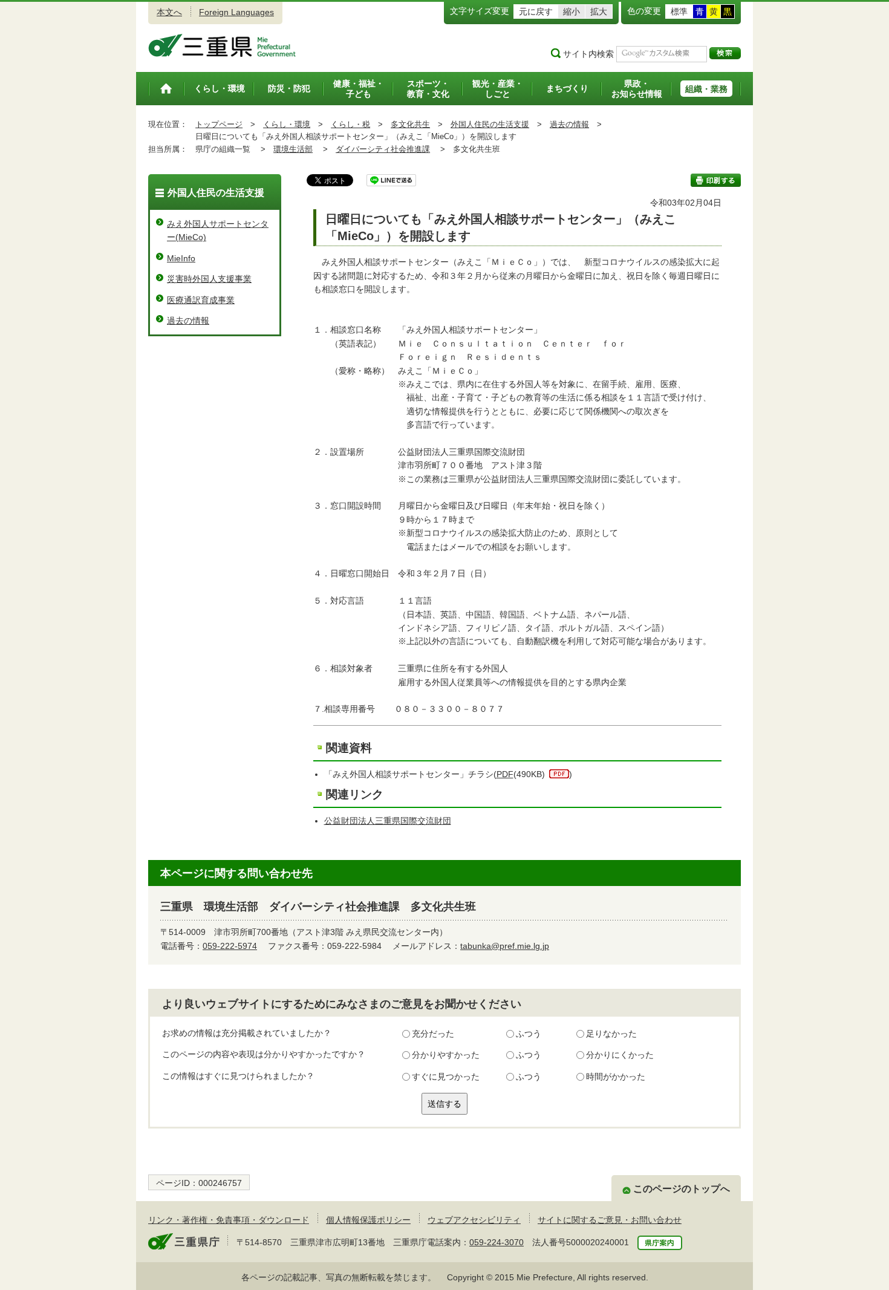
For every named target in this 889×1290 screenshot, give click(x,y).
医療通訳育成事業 (201, 300)
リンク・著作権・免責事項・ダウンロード (228, 1220)
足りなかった (611, 1033)
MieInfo (181, 258)
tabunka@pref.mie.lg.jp (504, 946)
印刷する (716, 180)
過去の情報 (569, 124)
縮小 (571, 11)
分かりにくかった (620, 1055)
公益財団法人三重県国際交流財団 (387, 821)
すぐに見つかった (446, 1076)
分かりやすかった (446, 1055)
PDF (505, 774)
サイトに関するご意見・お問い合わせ (610, 1220)
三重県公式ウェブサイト (222, 45)
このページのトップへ (681, 1189)
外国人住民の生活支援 (490, 124)
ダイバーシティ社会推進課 (383, 149)
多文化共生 (410, 124)
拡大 (598, 11)
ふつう (528, 1033)
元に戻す (536, 11)
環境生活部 (293, 149)
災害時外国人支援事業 (209, 279)
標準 (679, 11)
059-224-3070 (496, 1242)
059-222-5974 (230, 946)
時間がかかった (615, 1076)
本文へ (169, 12)
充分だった (433, 1033)
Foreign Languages (236, 12)
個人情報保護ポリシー (368, 1220)
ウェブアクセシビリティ (474, 1220)
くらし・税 (350, 124)
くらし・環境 (286, 124)
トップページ (219, 124)
